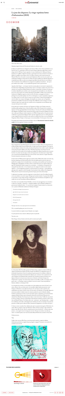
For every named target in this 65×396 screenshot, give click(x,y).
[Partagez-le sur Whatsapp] (11, 22)
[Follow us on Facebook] (57, 393)
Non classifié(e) (19, 8)
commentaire (49, 185)
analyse (35, 108)
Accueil (12, 8)
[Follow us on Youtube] (62, 393)
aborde (16, 172)
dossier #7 (50, 88)
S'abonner (4, 392)
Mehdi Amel (38, 313)
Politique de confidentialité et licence (35, 392)
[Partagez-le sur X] (7, 22)
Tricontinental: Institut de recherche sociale (33, 66)
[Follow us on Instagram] (60, 393)
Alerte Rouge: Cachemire (19, 383)
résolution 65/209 (45, 270)
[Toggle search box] (4, 2)
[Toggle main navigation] (1, 2)
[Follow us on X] (55, 393)
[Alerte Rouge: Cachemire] (23, 376)
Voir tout (56, 367)
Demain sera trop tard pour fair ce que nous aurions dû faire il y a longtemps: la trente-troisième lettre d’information (42, 385)
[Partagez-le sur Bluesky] (14, 22)
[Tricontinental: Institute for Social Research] (31, 2)
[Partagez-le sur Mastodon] (18, 22)
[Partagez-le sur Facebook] (9, 22)
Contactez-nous (25, 392)
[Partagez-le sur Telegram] (16, 22)
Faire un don (11, 392)
